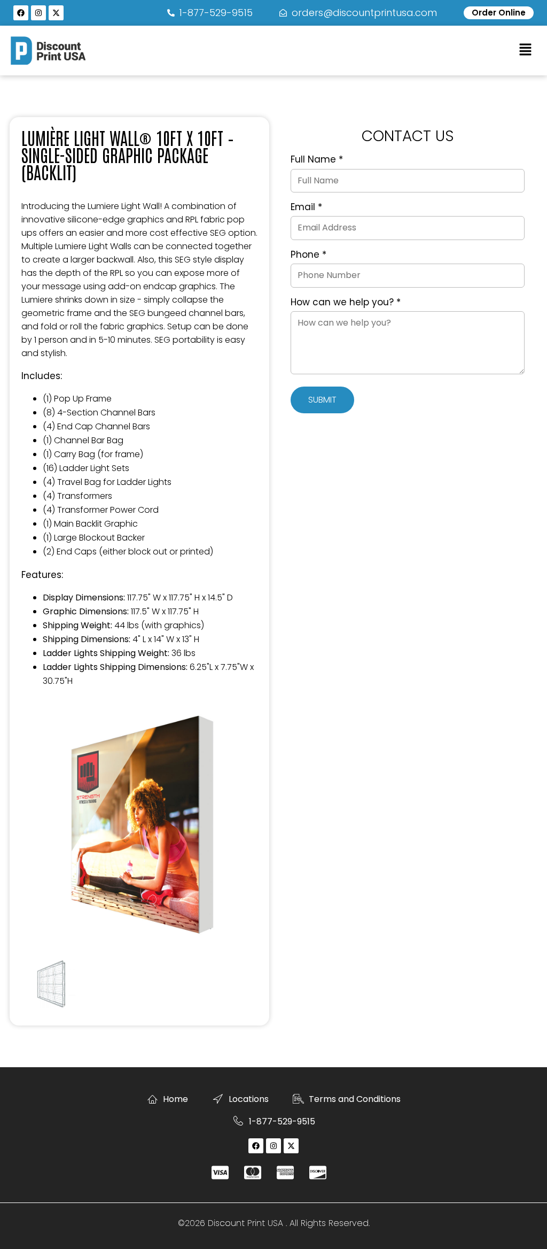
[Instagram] (38, 12)
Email (306, 207)
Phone (308, 255)
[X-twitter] (56, 12)
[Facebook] (20, 12)
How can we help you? (346, 302)
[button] (525, 50)
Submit (322, 400)
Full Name (317, 160)
